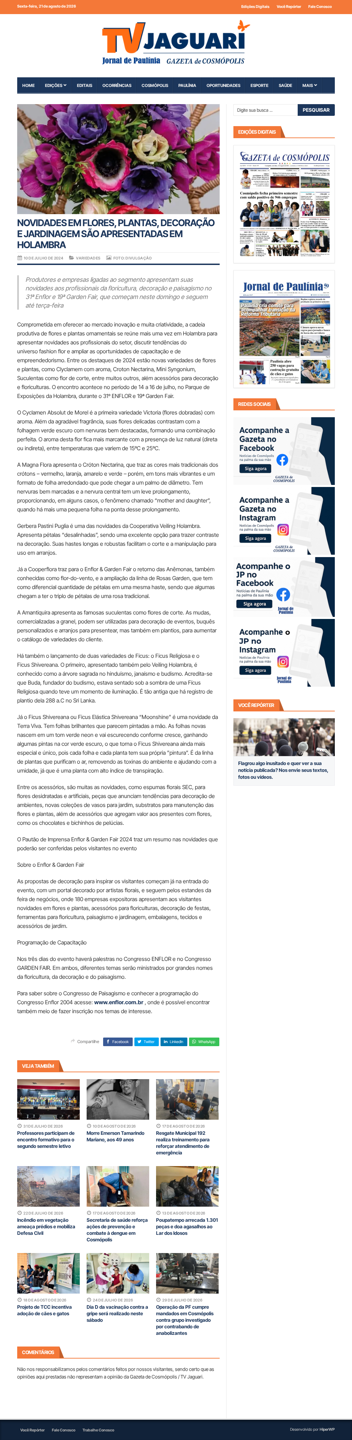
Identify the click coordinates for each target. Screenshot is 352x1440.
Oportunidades (223, 85)
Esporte (259, 85)
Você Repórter (289, 6)
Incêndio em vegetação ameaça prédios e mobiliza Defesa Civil (46, 1226)
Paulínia (187, 85)
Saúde (285, 85)
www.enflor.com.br (118, 1002)
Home (28, 85)
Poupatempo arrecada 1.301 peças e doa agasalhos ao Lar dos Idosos (187, 1226)
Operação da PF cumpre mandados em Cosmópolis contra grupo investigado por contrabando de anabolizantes (184, 1320)
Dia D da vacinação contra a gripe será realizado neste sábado (117, 1313)
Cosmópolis (155, 85)
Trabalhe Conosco (98, 1430)
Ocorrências (116, 85)
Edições (53, 85)
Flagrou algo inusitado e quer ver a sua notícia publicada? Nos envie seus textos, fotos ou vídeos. (283, 770)
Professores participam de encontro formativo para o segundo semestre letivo (46, 1139)
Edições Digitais (255, 6)
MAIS (307, 85)
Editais (84, 85)
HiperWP (327, 1429)
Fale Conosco (320, 6)
